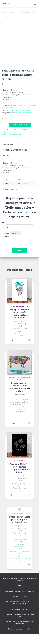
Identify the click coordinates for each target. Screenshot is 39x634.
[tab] (19, 144)
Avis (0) (6, 155)
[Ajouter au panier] (29, 340)
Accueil (4, 12)
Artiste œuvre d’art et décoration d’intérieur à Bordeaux (19, 579)
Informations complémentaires (15, 150)
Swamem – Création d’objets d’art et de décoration (19, 623)
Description (8, 144)
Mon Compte (15, 609)
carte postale (28, 132)
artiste (14, 132)
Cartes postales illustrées (14, 12)
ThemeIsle (27, 629)
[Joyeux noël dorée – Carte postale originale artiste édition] (19, 444)
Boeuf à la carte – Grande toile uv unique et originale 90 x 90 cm (19, 387)
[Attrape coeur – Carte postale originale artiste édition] (19, 508)
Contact (25, 596)
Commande (15, 596)
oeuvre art (18, 134)
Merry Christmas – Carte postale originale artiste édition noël (19, 313)
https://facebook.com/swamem (20, 110)
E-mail (5, 228)
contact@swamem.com (26, 105)
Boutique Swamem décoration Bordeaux (19, 591)
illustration (5, 134)
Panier (25, 609)
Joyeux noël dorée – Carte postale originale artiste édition (19, 468)
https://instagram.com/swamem (20, 113)
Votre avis (6, 236)
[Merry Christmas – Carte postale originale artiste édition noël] (19, 290)
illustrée (12, 134)
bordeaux (20, 132)
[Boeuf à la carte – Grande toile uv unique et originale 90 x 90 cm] (19, 362)
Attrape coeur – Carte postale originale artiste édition (19, 519)
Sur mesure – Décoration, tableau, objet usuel (19, 615)
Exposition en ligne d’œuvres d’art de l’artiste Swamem (19, 603)
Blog (19, 586)
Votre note (6, 233)
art (10, 132)
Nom (4, 222)
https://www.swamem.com (19, 108)
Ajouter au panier (18, 125)
